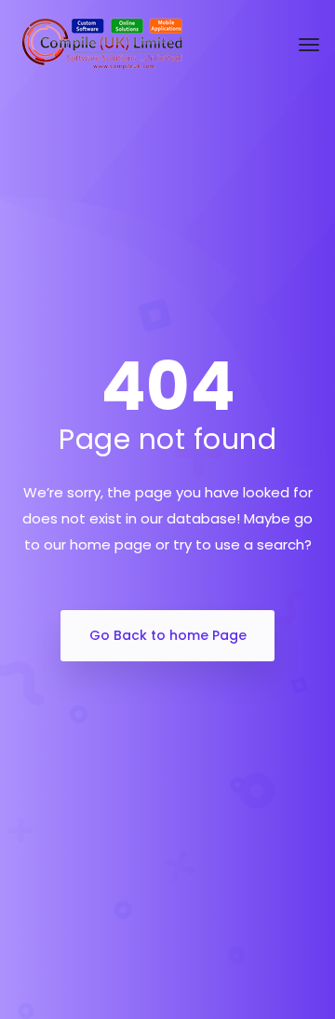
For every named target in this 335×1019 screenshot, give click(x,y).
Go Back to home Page (168, 635)
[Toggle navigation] (309, 45)
